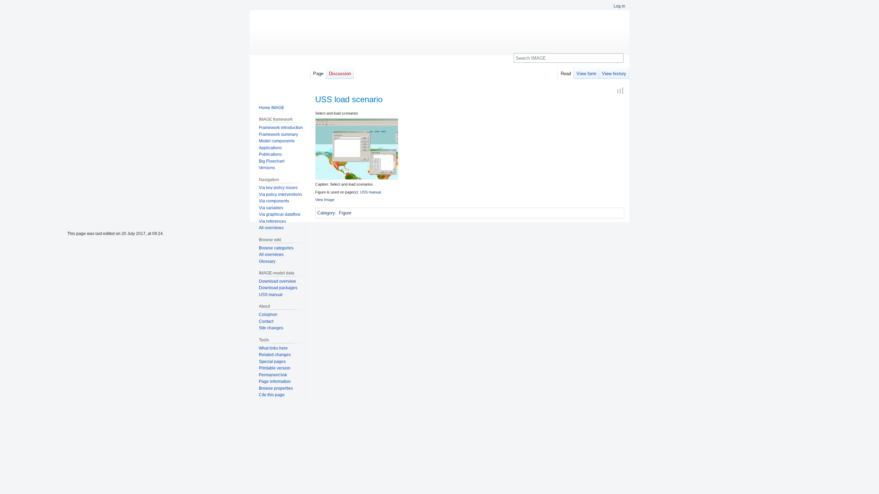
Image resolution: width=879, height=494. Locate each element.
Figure (345, 212)
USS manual (370, 192)
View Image (324, 200)
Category (326, 212)
